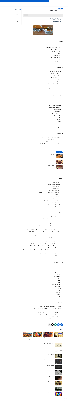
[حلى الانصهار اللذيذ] (59, 156)
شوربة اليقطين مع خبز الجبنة (56, 19)
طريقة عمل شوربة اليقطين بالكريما (55, 18)
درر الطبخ (60, 8)
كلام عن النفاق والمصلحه (50, 387)
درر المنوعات (18, 23)
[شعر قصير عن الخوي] (58, 394)
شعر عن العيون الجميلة (50, 376)
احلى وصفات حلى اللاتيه (51, 165)
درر (56, 2)
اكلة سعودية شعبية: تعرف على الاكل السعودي (27, 339)
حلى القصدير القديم (52, 160)
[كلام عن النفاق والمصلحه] (58, 389)
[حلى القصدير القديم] (59, 162)
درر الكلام (18, 21)
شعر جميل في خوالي (51, 354)
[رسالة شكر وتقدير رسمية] (58, 350)
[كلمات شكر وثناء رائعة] (58, 367)
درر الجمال (18, 12)
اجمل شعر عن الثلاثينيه (50, 381)
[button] (58, 324)
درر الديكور (18, 14)
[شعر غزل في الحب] (58, 372)
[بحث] (6, 4)
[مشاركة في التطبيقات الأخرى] (49, 324)
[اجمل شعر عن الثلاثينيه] (58, 383)
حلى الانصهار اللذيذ (52, 154)
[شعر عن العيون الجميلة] (58, 378)
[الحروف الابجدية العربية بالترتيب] (58, 345)
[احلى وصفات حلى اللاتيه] (59, 167)
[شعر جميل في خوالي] (58, 356)
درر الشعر (18, 16)
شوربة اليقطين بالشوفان (57, 21)
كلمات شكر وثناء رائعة (50, 365)
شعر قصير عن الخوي (50, 392)
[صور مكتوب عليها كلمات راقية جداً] (58, 361)
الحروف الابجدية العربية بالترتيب (49, 343)
